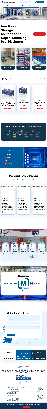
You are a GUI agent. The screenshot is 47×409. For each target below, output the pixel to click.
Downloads (39, 397)
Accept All (26, 406)
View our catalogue (39, 34)
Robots (24, 5)
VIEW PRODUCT (7, 108)
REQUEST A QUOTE (40, 2)
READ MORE (6, 212)
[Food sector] (23, 57)
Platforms (9, 5)
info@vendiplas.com (23, 356)
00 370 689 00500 (8, 357)
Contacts (38, 5)
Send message (10, 334)
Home (38, 386)
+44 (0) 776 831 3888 (14, 398)
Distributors (39, 391)
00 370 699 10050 (8, 358)
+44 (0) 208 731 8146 (14, 399)
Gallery (30, 5)
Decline (19, 406)
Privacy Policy (40, 399)
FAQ (38, 394)
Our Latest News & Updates (41, 396)
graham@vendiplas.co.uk (12, 400)
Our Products (40, 388)
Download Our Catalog (40, 390)
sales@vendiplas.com (23, 358)
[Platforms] (39, 57)
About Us (39, 387)
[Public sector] (8, 57)
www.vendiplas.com (20, 375)
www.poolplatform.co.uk (38, 358)
